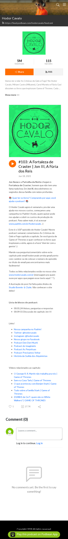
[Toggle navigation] (64, 4)
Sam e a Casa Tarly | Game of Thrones (32, 380)
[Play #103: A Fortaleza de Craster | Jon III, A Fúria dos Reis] (12, 163)
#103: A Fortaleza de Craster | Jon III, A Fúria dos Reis (38, 166)
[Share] (39, 406)
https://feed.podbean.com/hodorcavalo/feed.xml (29, 23)
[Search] (58, 4)
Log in (39, 443)
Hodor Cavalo (12, 18)
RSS (50, 71)
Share (21, 71)
